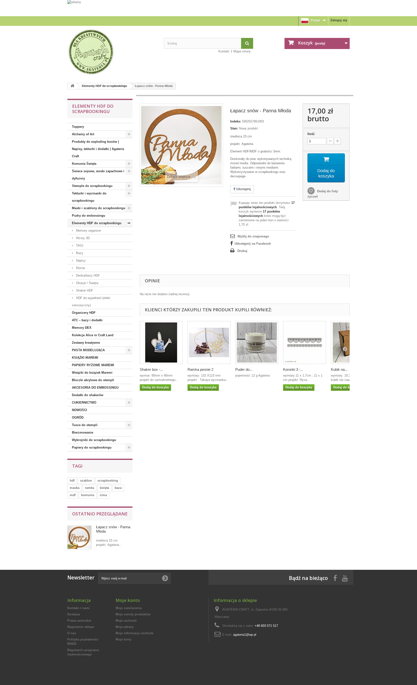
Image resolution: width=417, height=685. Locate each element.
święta (104, 488)
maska (74, 488)
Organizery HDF (84, 312)
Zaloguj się (338, 20)
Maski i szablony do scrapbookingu (98, 208)
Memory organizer (88, 230)
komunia (87, 495)
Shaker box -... (151, 369)
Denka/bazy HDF (87, 275)
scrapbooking (107, 480)
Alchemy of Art (83, 134)
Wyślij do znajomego (253, 236)
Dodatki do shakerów (87, 395)
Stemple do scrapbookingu (92, 186)
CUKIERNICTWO (84, 402)
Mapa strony (242, 51)
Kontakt (223, 51)
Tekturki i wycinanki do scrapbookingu (89, 197)
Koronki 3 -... (293, 369)
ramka (89, 488)
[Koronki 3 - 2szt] (304, 342)
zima (103, 495)
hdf (72, 480)
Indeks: (235, 121)
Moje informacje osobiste (134, 633)
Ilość (311, 134)
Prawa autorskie (79, 620)
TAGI (79, 245)
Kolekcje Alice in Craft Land (92, 335)
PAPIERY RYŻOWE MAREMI (93, 365)
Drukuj (242, 251)
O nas (71, 633)
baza (118, 488)
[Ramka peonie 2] (209, 342)
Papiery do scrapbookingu (91, 447)
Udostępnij (243, 189)
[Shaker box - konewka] (161, 342)
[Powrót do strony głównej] (72, 86)
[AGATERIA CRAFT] (112, 52)
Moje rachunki (126, 620)
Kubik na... (339, 369)
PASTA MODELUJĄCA (88, 350)
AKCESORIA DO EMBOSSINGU (95, 387)
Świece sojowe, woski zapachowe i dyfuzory (98, 174)
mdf (73, 495)
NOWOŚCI (79, 410)
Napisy (80, 260)
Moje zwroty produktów (133, 614)
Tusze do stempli (84, 425)
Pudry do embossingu (88, 215)
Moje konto (128, 600)
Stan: (234, 128)
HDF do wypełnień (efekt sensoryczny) (91, 301)
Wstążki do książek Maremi (92, 372)
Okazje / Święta (86, 283)
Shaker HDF (84, 290)
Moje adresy (125, 627)
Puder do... (243, 369)
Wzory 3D (82, 238)
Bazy (79, 253)
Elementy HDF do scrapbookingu (104, 86)
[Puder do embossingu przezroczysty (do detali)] (256, 342)
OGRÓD (77, 417)
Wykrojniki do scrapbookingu (94, 440)
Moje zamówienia (129, 608)
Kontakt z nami (78, 608)
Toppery (78, 126)
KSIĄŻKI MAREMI (85, 357)
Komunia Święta (84, 163)
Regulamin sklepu (80, 627)
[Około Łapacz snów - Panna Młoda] (79, 537)
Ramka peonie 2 (200, 369)
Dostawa (73, 614)
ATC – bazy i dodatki (87, 320)
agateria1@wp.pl (244, 634)
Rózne (80, 268)
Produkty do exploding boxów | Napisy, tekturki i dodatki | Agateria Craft (98, 149)
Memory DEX (81, 327)
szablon (86, 480)
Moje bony (123, 639)
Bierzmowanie (82, 432)
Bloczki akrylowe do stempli (93, 380)
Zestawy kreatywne (86, 342)
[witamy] (208, 8)
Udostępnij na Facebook (253, 243)
